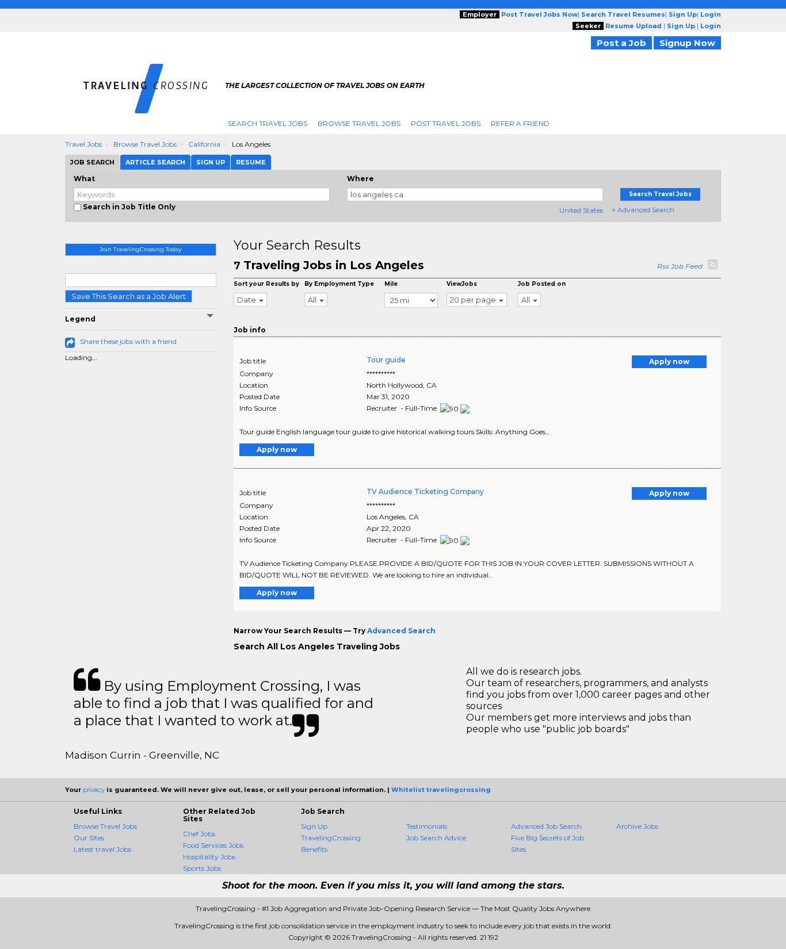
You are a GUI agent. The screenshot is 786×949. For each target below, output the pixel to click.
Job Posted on (542, 284)
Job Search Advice (436, 837)
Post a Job (621, 42)
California (204, 144)
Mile (391, 284)
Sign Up (314, 826)
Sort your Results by (266, 284)
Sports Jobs (202, 868)
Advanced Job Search (546, 826)
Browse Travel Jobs (359, 123)
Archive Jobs (637, 826)
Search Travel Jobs (267, 123)
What (84, 178)
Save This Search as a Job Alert (128, 296)
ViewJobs (462, 284)
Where (360, 178)
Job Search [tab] (92, 162)
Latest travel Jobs (102, 849)
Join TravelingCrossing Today (140, 249)
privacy (94, 790)
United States (581, 210)
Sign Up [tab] (210, 162)
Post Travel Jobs (445, 123)
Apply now (669, 361)
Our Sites (89, 837)
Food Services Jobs (213, 845)
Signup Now (687, 42)
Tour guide (386, 359)
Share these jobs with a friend (128, 341)
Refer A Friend (520, 123)
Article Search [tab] (155, 162)
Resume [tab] (251, 162)
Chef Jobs (199, 833)
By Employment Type (339, 284)
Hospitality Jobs (209, 856)
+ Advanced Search (643, 209)
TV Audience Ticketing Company (425, 491)
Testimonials (426, 826)
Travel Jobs (83, 144)
